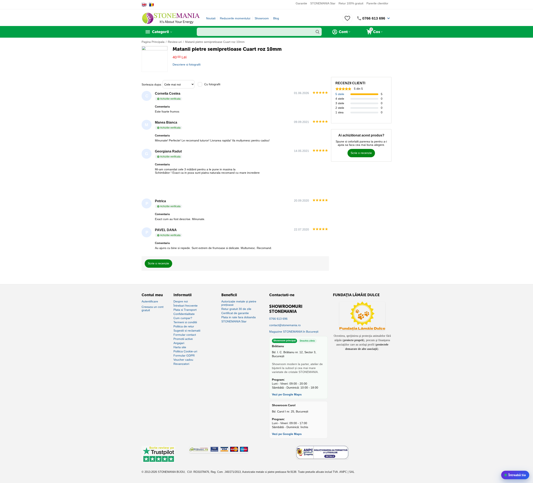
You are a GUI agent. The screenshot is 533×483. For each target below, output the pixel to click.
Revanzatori (181, 363)
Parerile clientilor (377, 3)
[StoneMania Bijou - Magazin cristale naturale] (171, 18)
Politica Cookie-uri (185, 351)
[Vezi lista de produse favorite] (347, 20)
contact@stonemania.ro (285, 325)
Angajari (178, 343)
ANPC (343, 471)
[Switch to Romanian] (151, 4)
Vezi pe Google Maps (287, 394)
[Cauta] (317, 32)
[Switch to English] (144, 4)
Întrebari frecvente (185, 305)
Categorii (160, 31)
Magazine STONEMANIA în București (293, 331)
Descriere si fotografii (186, 64)
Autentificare (150, 301)
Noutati (210, 18)
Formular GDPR (184, 355)
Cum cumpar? (182, 318)
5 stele (339, 94)
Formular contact (184, 334)
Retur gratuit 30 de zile (236, 309)
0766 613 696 (373, 18)
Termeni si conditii (185, 322)
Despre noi (180, 301)
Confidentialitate (184, 314)
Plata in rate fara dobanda (238, 317)
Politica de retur (183, 326)
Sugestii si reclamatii (186, 330)
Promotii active (183, 339)
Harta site (179, 347)
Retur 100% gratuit (351, 3)
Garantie (301, 3)
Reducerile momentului (235, 18)
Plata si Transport (185, 309)
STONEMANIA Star (322, 3)
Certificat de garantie (235, 313)
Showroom (262, 18)
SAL (351, 471)
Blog (276, 18)
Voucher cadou (183, 359)
